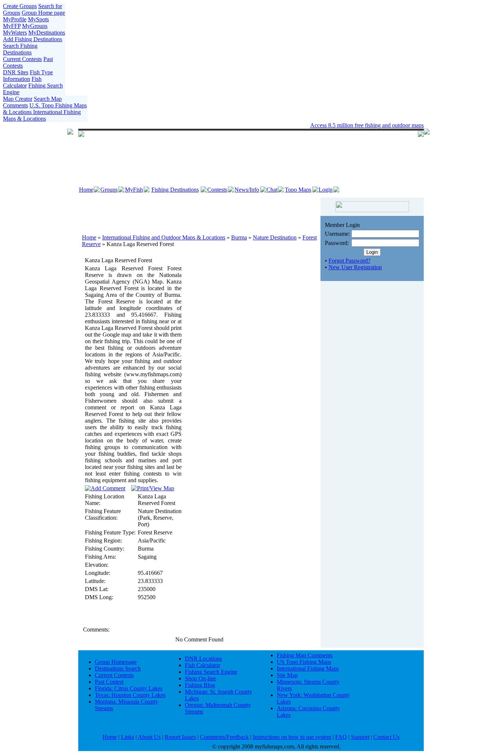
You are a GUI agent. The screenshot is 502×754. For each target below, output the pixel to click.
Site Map (287, 675)
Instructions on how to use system (292, 737)
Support (360, 737)
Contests (217, 189)
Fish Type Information (28, 75)
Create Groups (20, 6)
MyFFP (12, 26)
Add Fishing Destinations (32, 39)
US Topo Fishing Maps (304, 662)
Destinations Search (118, 668)
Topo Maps (298, 189)
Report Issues (180, 737)
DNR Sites (15, 72)
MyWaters (15, 32)
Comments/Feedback (224, 737)
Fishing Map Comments (305, 655)
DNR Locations (203, 658)
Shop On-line (200, 678)
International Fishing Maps (308, 668)
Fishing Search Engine (211, 672)
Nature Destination (275, 237)
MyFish (134, 189)
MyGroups (34, 26)
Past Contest (109, 682)
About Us (149, 737)
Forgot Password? (349, 260)
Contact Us (386, 737)
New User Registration (355, 267)
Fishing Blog (200, 685)
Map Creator (17, 99)
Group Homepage (116, 662)
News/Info (246, 189)
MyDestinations (46, 32)
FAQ (341, 737)
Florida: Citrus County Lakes (128, 688)
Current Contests (22, 59)
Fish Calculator (22, 82)
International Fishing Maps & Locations (42, 115)
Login (326, 189)
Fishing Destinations (175, 189)
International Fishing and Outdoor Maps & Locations (163, 237)
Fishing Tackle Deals (229, 125)
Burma (239, 237)
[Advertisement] (200, 212)
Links (127, 737)
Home (86, 189)
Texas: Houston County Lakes (130, 695)
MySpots (38, 19)
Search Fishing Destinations (20, 49)
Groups (109, 189)
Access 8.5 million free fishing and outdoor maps (367, 125)
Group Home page (43, 13)
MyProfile (14, 19)
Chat (271, 189)
